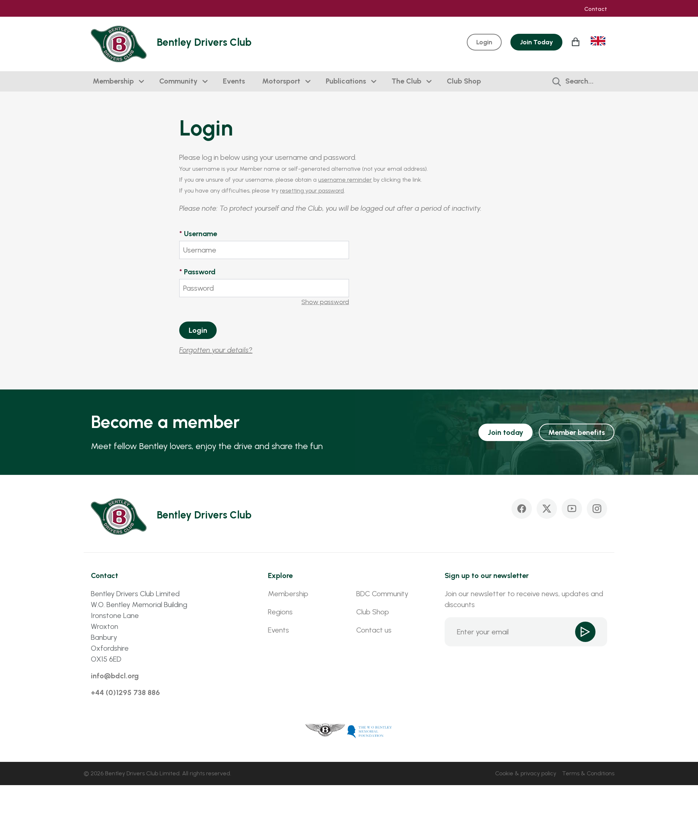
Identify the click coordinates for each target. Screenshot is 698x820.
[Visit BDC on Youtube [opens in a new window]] (572, 508)
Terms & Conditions (588, 773)
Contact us (374, 630)
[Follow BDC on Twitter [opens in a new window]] (547, 508)
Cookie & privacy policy (525, 773)
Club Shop (464, 81)
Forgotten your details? (215, 350)
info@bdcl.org (115, 675)
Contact (595, 9)
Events (234, 81)
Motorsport (281, 81)
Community (178, 81)
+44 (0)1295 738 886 (125, 692)
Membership (113, 81)
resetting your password (312, 190)
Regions (280, 611)
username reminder (345, 179)
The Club (406, 81)
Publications (346, 81)
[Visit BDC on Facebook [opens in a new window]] (522, 508)
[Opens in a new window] (325, 731)
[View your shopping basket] (576, 41)
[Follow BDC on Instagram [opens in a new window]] (597, 508)
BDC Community (382, 593)
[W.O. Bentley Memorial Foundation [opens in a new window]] (370, 731)
